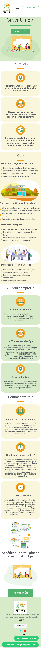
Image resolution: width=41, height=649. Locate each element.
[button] (17, 8)
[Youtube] (25, 631)
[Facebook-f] (16, 631)
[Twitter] (20, 631)
